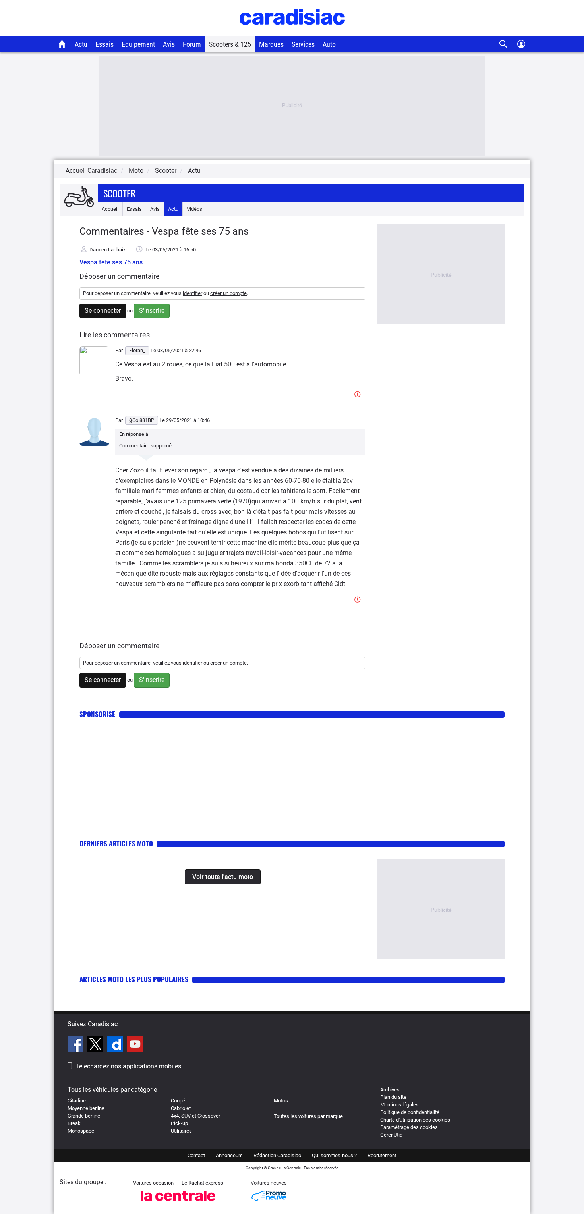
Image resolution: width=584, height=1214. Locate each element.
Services (303, 44)
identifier (192, 293)
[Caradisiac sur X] (96, 1045)
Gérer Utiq (391, 1135)
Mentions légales (399, 1105)
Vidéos (194, 209)
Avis (169, 44)
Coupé (178, 1101)
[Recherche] (503, 44)
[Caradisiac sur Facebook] (76, 1045)
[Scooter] (79, 197)
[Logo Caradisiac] (292, 32)
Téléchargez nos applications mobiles (128, 1066)
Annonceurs (229, 1155)
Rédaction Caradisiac (277, 1155)
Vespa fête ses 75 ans (111, 262)
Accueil (110, 209)
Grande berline (84, 1116)
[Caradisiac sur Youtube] (135, 1045)
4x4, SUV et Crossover (195, 1116)
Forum (192, 44)
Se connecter (103, 310)
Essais (104, 44)
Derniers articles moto (116, 843)
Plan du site (393, 1097)
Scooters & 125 (230, 44)
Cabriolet (181, 1108)
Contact (196, 1155)
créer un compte (228, 293)
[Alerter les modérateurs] (358, 395)
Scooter (119, 193)
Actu (81, 44)
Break (74, 1123)
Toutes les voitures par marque (308, 1116)
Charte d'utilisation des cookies (415, 1120)
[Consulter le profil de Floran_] (94, 374)
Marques (271, 44)
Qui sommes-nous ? (334, 1155)
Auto (329, 44)
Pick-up (179, 1123)
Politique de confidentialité (409, 1112)
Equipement (138, 44)
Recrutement (381, 1155)
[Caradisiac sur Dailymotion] (116, 1045)
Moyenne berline (86, 1108)
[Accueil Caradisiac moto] (62, 44)
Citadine (77, 1101)
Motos (281, 1101)
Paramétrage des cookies (409, 1127)
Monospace (81, 1131)
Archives (390, 1090)
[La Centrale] (178, 1203)
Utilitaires (181, 1131)
